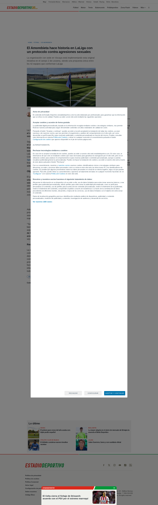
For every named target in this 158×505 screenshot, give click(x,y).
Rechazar (73, 393)
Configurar (93, 393)
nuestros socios (64, 165)
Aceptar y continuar (114, 393)
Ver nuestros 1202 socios (42, 202)
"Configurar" (37, 174)
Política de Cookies (60, 137)
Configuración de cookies (42, 139)
